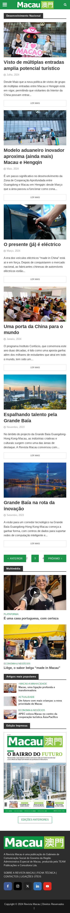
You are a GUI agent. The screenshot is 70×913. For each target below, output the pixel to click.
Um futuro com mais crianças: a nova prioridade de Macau (40, 702)
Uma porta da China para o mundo (33, 329)
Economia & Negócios (17, 663)
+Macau (23, 683)
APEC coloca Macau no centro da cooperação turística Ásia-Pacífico (38, 715)
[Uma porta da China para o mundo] (35, 303)
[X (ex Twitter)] (28, 886)
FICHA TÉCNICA (46, 872)
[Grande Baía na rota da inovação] (35, 479)
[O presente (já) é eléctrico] (35, 221)
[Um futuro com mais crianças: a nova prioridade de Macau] (10, 701)
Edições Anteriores (35, 819)
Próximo (54, 558)
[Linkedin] (37, 886)
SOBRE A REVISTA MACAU (19, 872)
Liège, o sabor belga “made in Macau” (32, 668)
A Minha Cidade (38, 683)
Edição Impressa (16, 725)
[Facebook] (8, 886)
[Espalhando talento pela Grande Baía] (35, 391)
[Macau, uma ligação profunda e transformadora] (10, 687)
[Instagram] (18, 886)
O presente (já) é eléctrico (32, 244)
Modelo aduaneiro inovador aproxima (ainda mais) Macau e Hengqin (34, 156)
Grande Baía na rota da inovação (29, 505)
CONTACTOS (11, 876)
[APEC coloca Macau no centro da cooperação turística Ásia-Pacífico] (10, 714)
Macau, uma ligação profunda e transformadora (36, 689)
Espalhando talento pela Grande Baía (30, 417)
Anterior (16, 558)
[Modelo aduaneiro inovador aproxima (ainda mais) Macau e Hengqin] (35, 127)
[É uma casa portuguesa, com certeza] (35, 592)
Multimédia (13, 568)
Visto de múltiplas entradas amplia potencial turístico (34, 65)
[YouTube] (47, 886)
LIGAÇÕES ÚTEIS (31, 876)
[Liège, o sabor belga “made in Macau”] (35, 641)
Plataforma (11, 614)
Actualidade (26, 697)
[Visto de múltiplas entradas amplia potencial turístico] (35, 39)
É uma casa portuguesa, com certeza (31, 618)
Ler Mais (35, 103)
